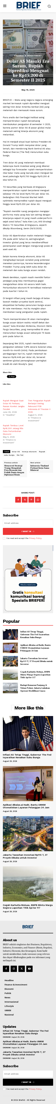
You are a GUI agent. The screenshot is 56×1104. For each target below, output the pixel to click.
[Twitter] (25, 500)
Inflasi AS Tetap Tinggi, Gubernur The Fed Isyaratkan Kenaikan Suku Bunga (34, 634)
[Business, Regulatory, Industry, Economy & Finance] (28, 927)
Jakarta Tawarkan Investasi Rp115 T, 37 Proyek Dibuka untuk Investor (36, 661)
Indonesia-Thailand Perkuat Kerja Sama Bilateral (39, 468)
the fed (20, 455)
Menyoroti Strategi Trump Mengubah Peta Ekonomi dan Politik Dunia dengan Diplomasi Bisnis (14, 470)
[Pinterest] (31, 500)
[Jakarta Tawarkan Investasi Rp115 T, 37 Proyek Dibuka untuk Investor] (10, 661)
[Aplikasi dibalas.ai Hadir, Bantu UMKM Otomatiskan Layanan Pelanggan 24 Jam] (10, 648)
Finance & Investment (28, 56)
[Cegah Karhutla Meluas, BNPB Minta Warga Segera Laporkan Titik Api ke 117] (10, 674)
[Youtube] (29, 969)
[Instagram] (14, 969)
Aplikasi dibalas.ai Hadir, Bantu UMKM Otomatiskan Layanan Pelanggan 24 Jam (35, 648)
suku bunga (9, 455)
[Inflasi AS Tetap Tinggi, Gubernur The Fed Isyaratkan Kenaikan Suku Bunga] (10, 634)
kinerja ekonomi (29, 452)
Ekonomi (7, 1037)
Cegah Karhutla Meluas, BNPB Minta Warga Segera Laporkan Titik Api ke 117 (35, 674)
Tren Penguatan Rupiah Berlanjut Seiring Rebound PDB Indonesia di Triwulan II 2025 (39, 406)
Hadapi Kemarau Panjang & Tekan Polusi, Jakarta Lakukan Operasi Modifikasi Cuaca (35, 688)
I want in (26, 531)
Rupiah (42, 452)
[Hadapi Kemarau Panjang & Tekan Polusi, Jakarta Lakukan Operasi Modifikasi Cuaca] (10, 688)
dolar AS (16, 452)
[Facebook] (18, 500)
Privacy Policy (35, 538)
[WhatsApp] (38, 500)
